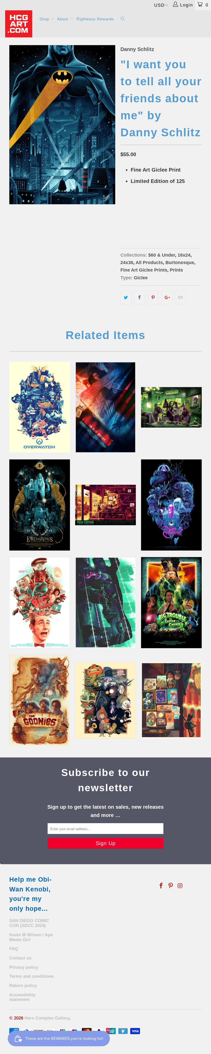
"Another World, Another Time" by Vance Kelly (171, 505)
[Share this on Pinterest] (153, 297)
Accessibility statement (22, 997)
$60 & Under (161, 255)
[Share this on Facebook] (139, 297)
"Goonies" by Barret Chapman (39, 700)
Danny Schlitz (137, 49)
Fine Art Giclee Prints (143, 270)
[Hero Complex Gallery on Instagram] (180, 886)
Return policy (23, 985)
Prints (176, 270)
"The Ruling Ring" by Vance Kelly (39, 505)
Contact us (20, 958)
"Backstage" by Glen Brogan (171, 700)
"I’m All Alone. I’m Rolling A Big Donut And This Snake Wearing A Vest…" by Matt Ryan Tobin (39, 602)
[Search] (122, 19)
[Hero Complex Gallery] (19, 23)
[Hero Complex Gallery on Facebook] (161, 886)
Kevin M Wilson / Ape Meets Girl (31, 937)
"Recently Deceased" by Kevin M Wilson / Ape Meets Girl (171, 407)
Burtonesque (179, 262)
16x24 (128, 219)
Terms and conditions (31, 976)
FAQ (13, 948)
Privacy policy (23, 967)
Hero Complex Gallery (46, 1018)
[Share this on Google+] (166, 297)
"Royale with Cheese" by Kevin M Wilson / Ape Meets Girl (105, 505)
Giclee (141, 277)
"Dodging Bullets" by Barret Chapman (105, 602)
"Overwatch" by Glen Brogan (39, 407)
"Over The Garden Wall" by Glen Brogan (105, 700)
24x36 (145, 219)
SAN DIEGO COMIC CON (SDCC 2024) (29, 923)
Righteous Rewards (95, 19)
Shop (44, 19)
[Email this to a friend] (180, 297)
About (63, 19)
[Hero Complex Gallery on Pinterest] (171, 886)
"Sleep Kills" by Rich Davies (105, 407)
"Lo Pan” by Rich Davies (171, 602)
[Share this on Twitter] (125, 297)
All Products (149, 262)
